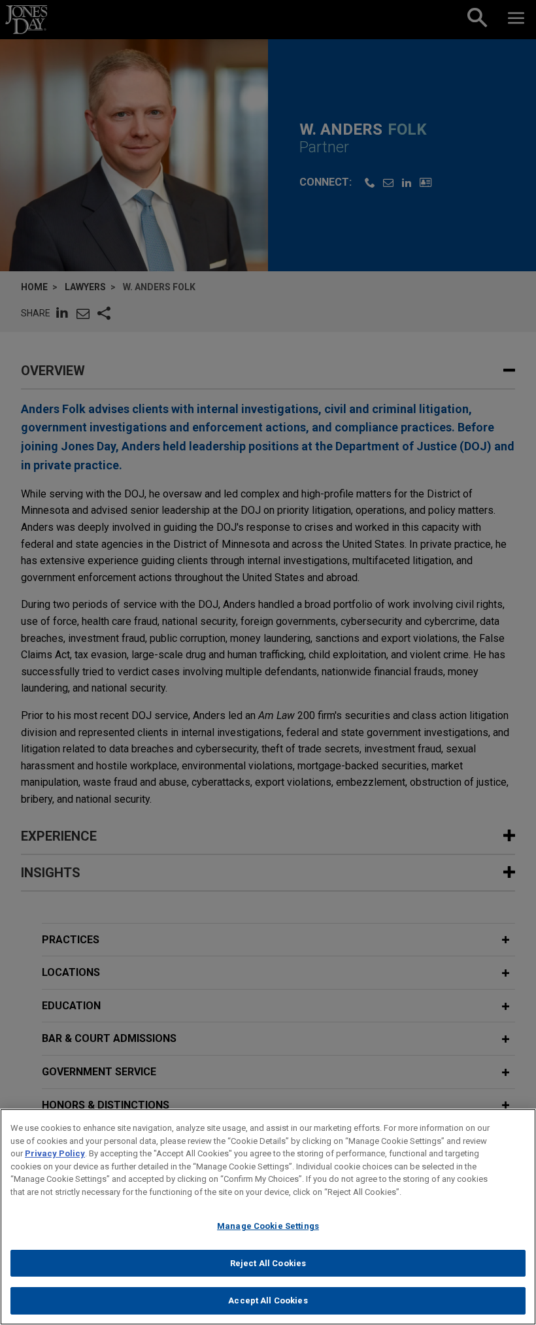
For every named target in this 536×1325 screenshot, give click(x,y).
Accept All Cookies (267, 1300)
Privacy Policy (55, 1153)
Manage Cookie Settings (268, 1226)
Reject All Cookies (268, 1263)
